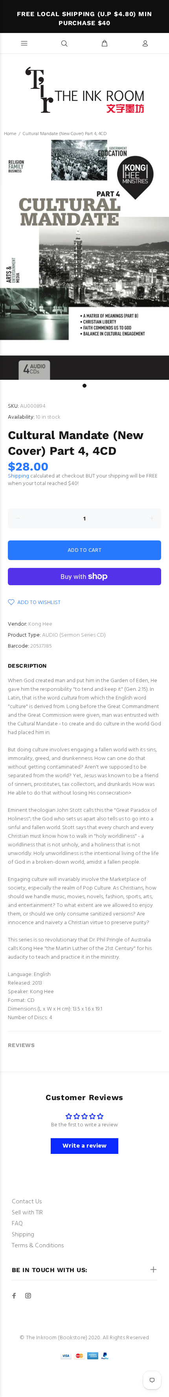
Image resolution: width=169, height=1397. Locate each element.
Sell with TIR (27, 1213)
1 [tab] (84, 386)
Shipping (18, 476)
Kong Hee (40, 624)
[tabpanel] (84, 260)
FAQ (17, 1224)
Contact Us (27, 1202)
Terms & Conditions (38, 1246)
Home (10, 134)
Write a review (84, 1146)
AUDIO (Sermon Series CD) (74, 635)
